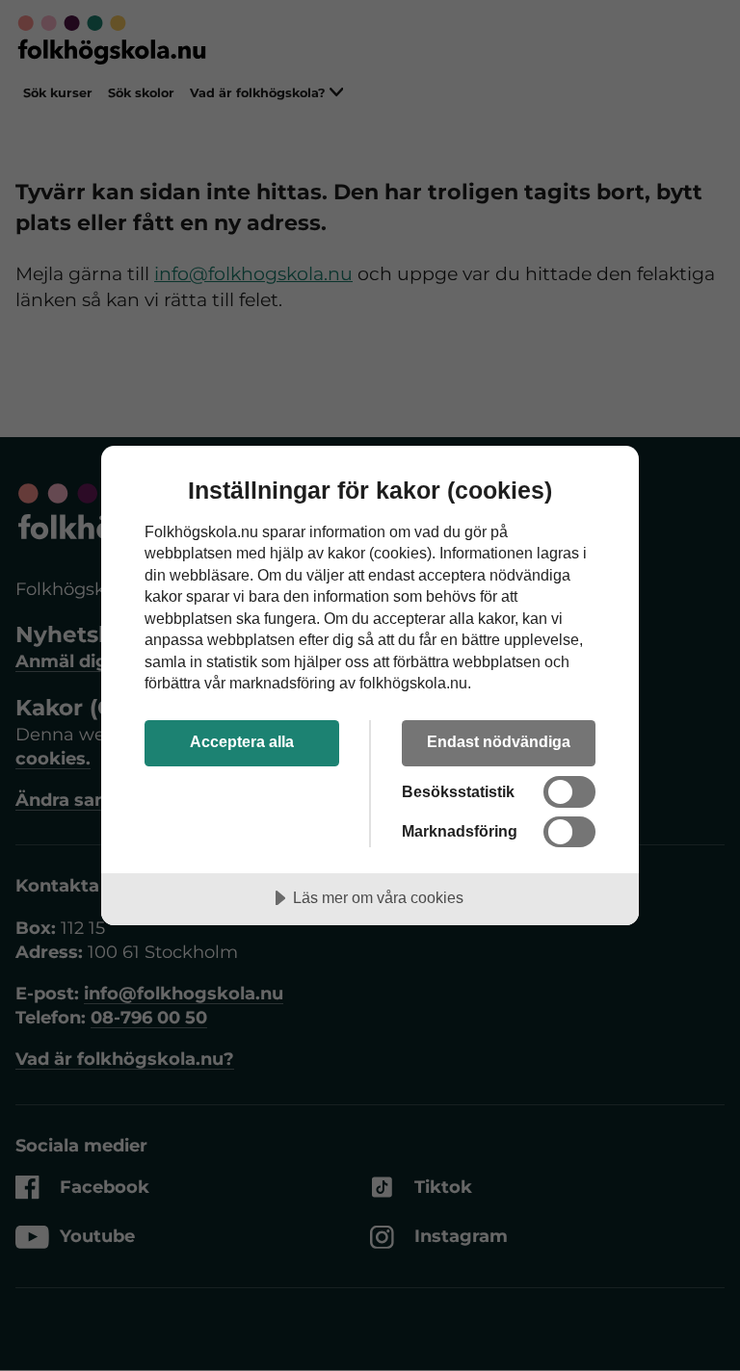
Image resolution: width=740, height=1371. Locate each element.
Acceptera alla (242, 741)
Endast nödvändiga (498, 741)
